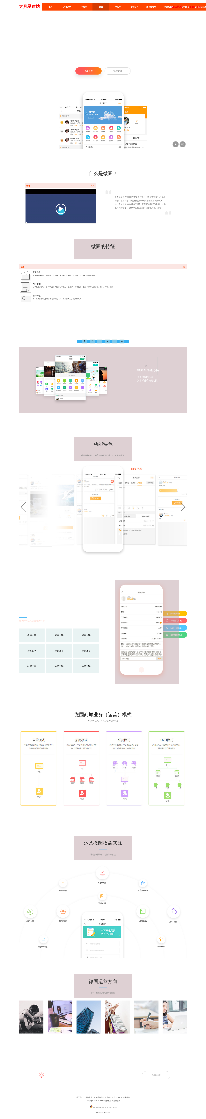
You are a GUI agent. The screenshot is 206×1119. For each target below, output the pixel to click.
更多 (92, 186)
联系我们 (126, 1097)
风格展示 (88, 1097)
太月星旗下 (116, 1101)
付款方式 (117, 1097)
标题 (28, 186)
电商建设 (108, 1097)
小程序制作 (98, 1097)
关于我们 (79, 1097)
